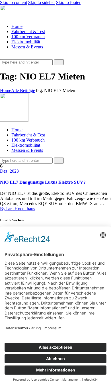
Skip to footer (68, 2)
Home (5, 90)
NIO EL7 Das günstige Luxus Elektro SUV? (43, 182)
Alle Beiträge (23, 90)
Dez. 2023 (9, 171)
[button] (3, 56)
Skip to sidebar (41, 2)
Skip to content (13, 2)
